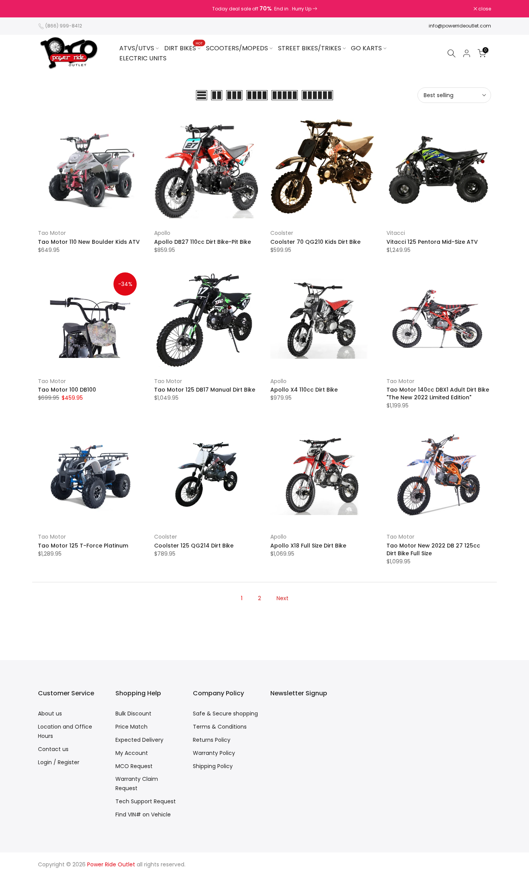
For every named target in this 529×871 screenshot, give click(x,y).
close (48, 9)
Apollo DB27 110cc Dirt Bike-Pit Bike (202, 242)
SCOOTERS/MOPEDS (237, 48)
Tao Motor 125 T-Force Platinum (83, 545)
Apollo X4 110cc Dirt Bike (304, 390)
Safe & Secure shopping (225, 713)
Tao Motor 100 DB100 (67, 390)
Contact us (53, 749)
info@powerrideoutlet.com (460, 25)
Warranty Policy (214, 753)
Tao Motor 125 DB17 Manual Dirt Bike (204, 390)
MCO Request (134, 766)
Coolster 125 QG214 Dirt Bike (194, 545)
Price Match (131, 727)
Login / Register (58, 762)
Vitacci (395, 233)
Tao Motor (52, 233)
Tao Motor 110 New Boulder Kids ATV (89, 242)
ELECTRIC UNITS (143, 58)
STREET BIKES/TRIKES (309, 48)
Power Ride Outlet (111, 864)
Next (283, 598)
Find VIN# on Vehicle (143, 814)
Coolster (281, 233)
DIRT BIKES (183, 48)
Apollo (162, 233)
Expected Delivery (139, 740)
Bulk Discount (133, 713)
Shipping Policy (213, 766)
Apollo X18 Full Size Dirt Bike (308, 545)
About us (50, 713)
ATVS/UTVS (136, 48)
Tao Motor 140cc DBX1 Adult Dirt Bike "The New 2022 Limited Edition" (437, 393)
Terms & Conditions (220, 727)
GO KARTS (366, 48)
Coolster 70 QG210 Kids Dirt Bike (315, 242)
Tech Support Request (145, 801)
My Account (131, 753)
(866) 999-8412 (63, 25)
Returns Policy (211, 740)
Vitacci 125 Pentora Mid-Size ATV (432, 242)
